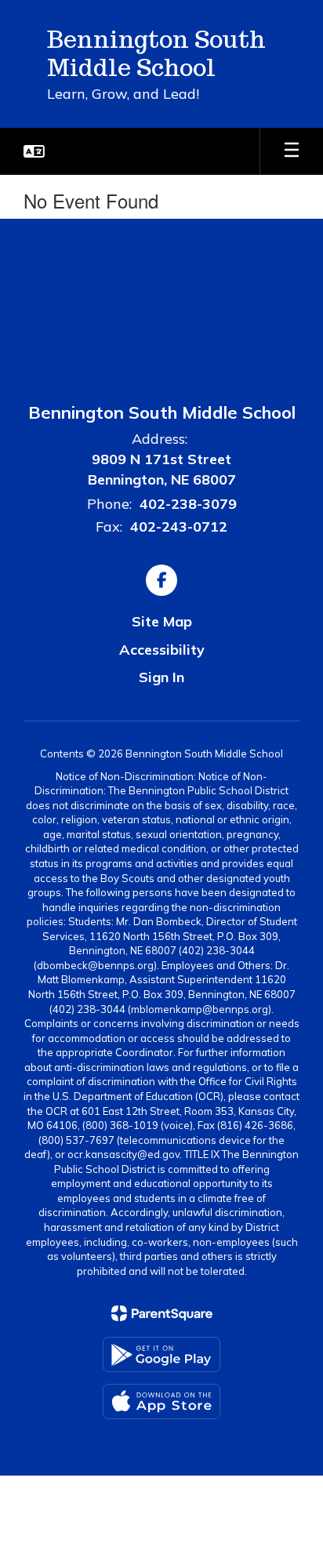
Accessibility (162, 650)
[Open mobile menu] (291, 151)
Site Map (162, 621)
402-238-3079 (188, 504)
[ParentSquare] (161, 1313)
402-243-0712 (178, 526)
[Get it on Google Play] (161, 1354)
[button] (34, 151)
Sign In (161, 677)
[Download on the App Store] (161, 1401)
